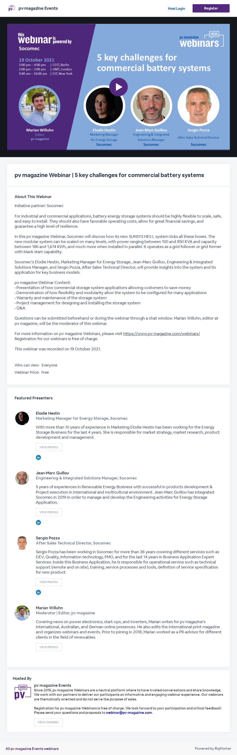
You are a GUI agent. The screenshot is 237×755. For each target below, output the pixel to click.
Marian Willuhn (49, 607)
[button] (118, 87)
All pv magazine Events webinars (32, 748)
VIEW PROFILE (49, 447)
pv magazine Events (52, 685)
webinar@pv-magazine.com (129, 712)
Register (211, 8)
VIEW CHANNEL (48, 722)
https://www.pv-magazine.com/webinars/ (161, 333)
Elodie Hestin (48, 413)
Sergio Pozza (48, 538)
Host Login (176, 8)
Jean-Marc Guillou (52, 472)
